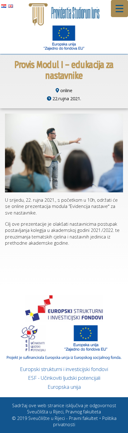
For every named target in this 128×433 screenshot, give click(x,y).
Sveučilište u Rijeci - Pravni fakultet (63, 418)
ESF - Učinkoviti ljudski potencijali (64, 377)
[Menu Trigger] (119, 8)
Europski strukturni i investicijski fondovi (64, 369)
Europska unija (64, 386)
